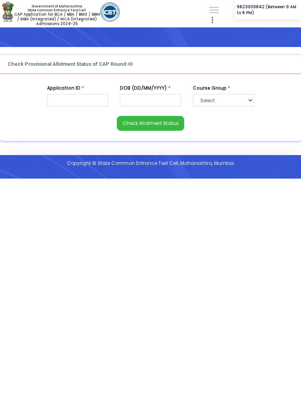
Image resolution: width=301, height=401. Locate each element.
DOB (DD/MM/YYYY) (145, 88)
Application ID (65, 88)
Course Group (211, 88)
